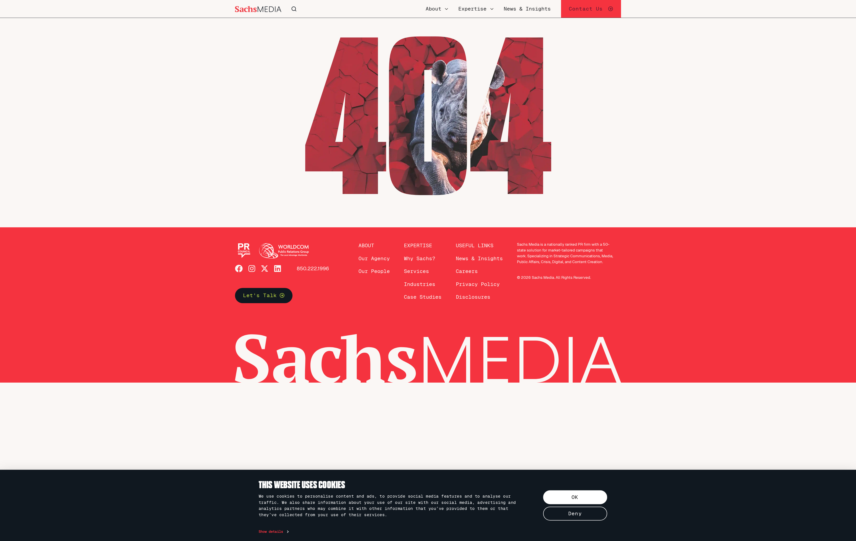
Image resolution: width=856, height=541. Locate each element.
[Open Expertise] (491, 9)
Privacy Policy (478, 284)
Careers (467, 271)
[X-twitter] (265, 269)
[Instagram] (252, 269)
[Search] (360, 9)
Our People (374, 271)
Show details (271, 532)
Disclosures (473, 297)
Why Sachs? (419, 258)
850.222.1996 (313, 268)
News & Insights (479, 258)
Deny (575, 513)
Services (416, 271)
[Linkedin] (278, 269)
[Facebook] (239, 269)
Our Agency (374, 258)
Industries (419, 284)
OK (575, 497)
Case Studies (423, 297)
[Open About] (446, 9)
